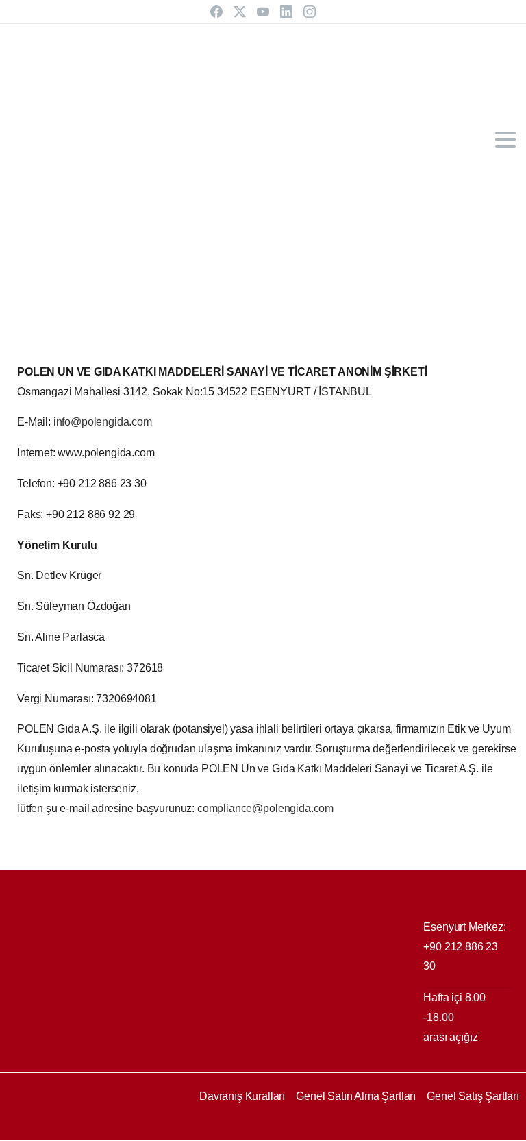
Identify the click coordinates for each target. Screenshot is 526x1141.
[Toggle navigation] (505, 139)
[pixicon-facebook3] (20, 1129)
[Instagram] (309, 11)
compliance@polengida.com (265, 808)
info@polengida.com (102, 422)
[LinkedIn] (286, 11)
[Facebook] (216, 11)
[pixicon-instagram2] (130, 1129)
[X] (240, 11)
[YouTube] (263, 11)
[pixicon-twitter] (48, 1129)
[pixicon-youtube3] (75, 1129)
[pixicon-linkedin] (102, 1129)
